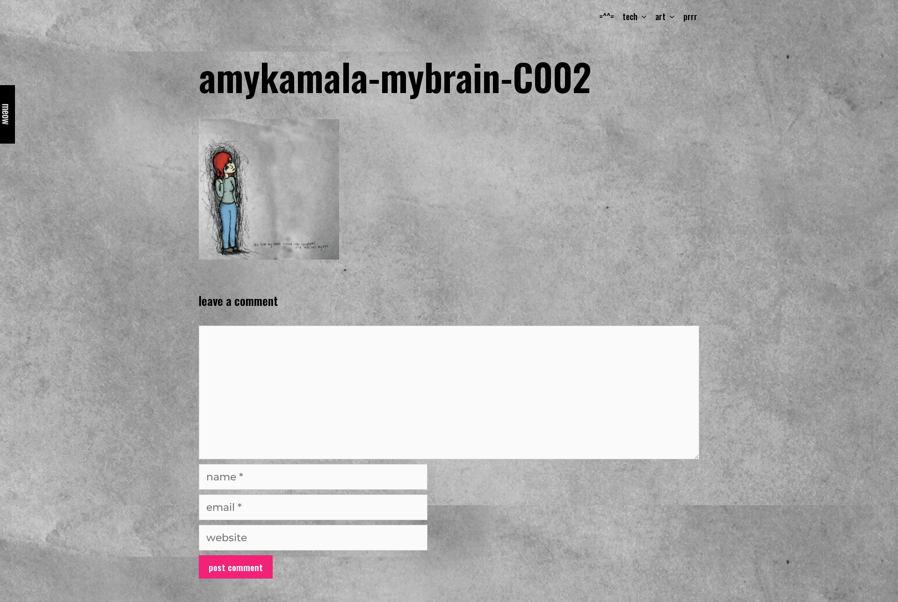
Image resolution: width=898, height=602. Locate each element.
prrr (690, 16)
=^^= (606, 16)
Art (660, 16)
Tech (630, 16)
